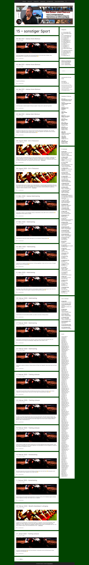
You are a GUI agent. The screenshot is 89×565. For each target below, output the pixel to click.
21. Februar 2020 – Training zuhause (27, 374)
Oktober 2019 (64, 426)
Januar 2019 (63, 433)
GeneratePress (50, 563)
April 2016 (63, 460)
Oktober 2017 (63, 447)
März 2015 (63, 473)
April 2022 (63, 397)
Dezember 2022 (64, 388)
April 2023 (63, 383)
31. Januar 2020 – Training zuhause (27, 534)
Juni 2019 (63, 431)
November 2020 (64, 411)
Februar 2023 (63, 385)
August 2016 (63, 458)
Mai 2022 (63, 396)
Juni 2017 (63, 452)
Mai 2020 (63, 418)
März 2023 (63, 384)
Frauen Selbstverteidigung (59, 1)
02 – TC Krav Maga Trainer (66, 33)
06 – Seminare (64, 39)
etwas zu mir (30, 1)
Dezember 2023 (64, 374)
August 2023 (63, 378)
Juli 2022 (63, 394)
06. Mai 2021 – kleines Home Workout (28, 39)
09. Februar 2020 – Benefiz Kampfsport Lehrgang (32, 506)
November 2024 (64, 361)
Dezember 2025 (64, 346)
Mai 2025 (63, 354)
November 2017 (64, 446)
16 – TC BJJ (63, 43)
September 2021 (64, 405)
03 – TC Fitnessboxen (65, 35)
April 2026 (63, 341)
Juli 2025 (63, 351)
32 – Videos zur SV (65, 47)
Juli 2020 (63, 416)
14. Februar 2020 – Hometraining (26, 454)
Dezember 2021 (64, 402)
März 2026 (63, 342)
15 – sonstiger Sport (65, 42)
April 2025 (63, 355)
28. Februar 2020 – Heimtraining (26, 298)
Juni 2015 (63, 470)
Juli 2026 (63, 337)
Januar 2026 (63, 344)
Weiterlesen (43, 160)
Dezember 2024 (64, 360)
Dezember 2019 (64, 424)
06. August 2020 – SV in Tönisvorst (27, 168)
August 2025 (63, 350)
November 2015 (64, 466)
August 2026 (63, 336)
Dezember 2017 (64, 445)
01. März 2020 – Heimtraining (25, 272)
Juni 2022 (63, 395)
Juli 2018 (63, 440)
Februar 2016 (63, 463)
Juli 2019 (63, 430)
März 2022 (63, 398)
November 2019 (64, 425)
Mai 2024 (63, 368)
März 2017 (63, 456)
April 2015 (63, 472)
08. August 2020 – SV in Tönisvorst (27, 141)
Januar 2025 (63, 358)
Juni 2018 (63, 442)
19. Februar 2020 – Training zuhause (27, 428)
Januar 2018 (63, 444)
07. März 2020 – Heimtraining (25, 222)
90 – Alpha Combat (65, 51)
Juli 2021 (63, 408)
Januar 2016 (63, 464)
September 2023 (64, 377)
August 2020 (63, 415)
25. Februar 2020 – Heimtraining (26, 349)
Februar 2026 (63, 343)
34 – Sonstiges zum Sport (66, 50)
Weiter (21, 559)
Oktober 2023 (64, 376)
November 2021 (64, 403)
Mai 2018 (63, 443)
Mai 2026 (63, 340)
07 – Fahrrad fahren (65, 40)
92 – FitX (63, 54)
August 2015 (63, 469)
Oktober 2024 (64, 362)
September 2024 (64, 363)
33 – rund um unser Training (66, 48)
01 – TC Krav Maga (64, 32)
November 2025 (64, 347)
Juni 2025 (63, 353)
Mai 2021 (63, 409)
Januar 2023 (63, 387)
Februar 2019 (63, 432)
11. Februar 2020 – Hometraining (26, 480)
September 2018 (64, 438)
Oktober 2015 (63, 467)
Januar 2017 (63, 457)
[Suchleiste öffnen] (66, 1)
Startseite (24, 1)
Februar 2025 (63, 357)
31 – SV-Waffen (64, 46)
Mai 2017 (63, 453)
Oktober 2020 (64, 412)
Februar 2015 (63, 474)
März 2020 (63, 421)
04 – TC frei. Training (65, 36)
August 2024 (63, 364)
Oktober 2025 (64, 348)
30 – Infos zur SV (64, 44)
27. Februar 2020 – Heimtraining (26, 323)
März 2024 (63, 370)
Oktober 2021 (63, 404)
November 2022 (64, 389)
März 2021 (63, 410)
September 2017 (64, 449)
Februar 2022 (63, 399)
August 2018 (63, 439)
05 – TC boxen (64, 37)
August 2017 (63, 450)
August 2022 (63, 392)
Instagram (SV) (36, 1)
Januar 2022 (63, 401)
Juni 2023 (63, 381)
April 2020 (63, 419)
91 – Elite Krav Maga (65, 52)
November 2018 (64, 436)
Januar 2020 (63, 423)
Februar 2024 (63, 371)
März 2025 (63, 356)
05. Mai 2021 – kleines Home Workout (28, 64)
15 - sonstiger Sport (20, 58)
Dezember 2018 (64, 435)
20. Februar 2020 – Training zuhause (28, 400)
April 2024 (63, 369)
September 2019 (64, 428)
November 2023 (64, 375)
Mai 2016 (63, 459)
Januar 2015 (63, 476)
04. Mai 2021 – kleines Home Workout (28, 89)
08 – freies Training (65, 41)
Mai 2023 (63, 382)
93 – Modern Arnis (64, 55)
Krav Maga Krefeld (50, 1)
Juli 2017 (63, 451)
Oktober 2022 (64, 390)
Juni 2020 (63, 417)
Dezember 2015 (64, 465)
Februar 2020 (63, 422)
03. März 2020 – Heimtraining (25, 246)
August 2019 (63, 429)
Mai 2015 (63, 471)
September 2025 (64, 349)
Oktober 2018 (63, 437)
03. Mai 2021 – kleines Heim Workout (28, 114)
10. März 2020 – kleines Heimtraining (28, 196)
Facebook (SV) (42, 1)
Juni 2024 (63, 367)
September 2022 (64, 391)
